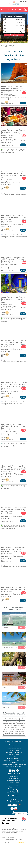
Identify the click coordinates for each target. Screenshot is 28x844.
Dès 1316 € (22, 667)
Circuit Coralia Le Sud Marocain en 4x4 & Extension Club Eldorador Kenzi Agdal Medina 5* (13, 259)
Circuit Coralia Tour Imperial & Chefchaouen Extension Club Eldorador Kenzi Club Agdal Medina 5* (13, 175)
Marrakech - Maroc (6, 94)
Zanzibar (5, 627)
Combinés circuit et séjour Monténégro (14, 724)
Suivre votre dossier (14, 782)
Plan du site (14, 756)
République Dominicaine (10, 647)
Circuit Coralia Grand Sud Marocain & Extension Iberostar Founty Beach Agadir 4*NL (14, 343)
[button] (26, 2)
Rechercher (13, 35)
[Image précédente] (2, 73)
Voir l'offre (23, 103)
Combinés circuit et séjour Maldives (14, 722)
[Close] (25, 15)
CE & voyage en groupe (14, 789)
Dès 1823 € (22, 628)
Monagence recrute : (13, 773)
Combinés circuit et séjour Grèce (14, 733)
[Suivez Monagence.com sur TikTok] (15, 770)
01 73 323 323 (14, 796)
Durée (21, 29)
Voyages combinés (10, 45)
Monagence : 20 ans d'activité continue (14, 760)
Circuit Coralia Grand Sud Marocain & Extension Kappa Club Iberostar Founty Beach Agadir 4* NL (14, 384)
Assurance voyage (14, 784)
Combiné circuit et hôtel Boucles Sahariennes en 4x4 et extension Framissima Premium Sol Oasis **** (13, 300)
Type (21, 32)
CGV (14, 746)
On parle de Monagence (14, 758)
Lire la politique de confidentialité (9, 837)
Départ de (20, 22)
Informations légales (14, 754)
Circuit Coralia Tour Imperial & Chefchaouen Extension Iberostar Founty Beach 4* (13, 426)
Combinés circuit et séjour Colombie (14, 720)
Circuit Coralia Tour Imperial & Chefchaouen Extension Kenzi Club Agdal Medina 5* (13, 217)
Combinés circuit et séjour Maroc (14, 729)
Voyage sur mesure (14, 787)
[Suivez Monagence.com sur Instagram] (13, 770)
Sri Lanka (5, 667)
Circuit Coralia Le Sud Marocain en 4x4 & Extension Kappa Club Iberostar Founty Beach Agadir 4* (13, 549)
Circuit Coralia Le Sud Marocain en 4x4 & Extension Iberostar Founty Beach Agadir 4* (13, 510)
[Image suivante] (26, 73)
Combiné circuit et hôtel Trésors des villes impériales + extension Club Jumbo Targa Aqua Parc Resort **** (12, 89)
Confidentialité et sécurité (14, 748)
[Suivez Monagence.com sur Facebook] (10, 770)
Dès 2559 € (22, 647)
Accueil (2, 45)
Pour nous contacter (14, 750)
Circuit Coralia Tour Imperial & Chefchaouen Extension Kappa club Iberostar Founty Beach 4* (14, 468)
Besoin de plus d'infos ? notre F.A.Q (14, 752)
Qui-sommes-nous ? (14, 744)
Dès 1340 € (22, 707)
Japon (4, 687)
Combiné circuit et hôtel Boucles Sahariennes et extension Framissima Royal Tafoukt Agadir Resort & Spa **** (13, 133)
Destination (19, 19)
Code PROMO (14, 791)
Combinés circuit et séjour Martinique (14, 727)
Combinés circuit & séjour (8, 46)
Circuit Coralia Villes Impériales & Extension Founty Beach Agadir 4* (13, 588)
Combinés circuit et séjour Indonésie (14, 731)
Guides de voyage (14, 778)
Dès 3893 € (22, 687)
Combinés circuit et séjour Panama (14, 725)
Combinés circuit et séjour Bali (14, 718)
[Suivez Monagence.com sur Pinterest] (17, 770)
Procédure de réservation (14, 780)
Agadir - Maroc (5, 346)
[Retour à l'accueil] (14, 3)
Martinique (6, 707)
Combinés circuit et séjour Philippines (14, 735)
